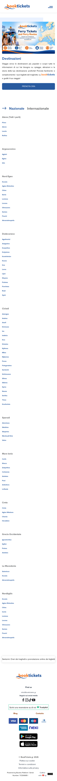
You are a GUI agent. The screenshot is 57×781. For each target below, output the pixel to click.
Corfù (4, 459)
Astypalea (6, 243)
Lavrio (4, 131)
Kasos (4, 260)
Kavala (4, 182)
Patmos (5, 282)
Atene (4, 127)
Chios (4, 190)
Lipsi (4, 273)
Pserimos (5, 286)
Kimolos (5, 344)
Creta (4, 508)
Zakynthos (6, 467)
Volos (4, 440)
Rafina (4, 135)
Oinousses (6, 207)
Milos (4, 352)
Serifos (4, 395)
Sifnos (4, 378)
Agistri (4, 154)
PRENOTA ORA (28, 86)
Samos (4, 212)
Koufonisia (6, 404)
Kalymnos (6, 252)
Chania (4, 516)
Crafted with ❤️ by (42, 774)
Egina (4, 158)
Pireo (4, 122)
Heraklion (5, 521)
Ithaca (4, 463)
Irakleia (5, 335)
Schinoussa (6, 374)
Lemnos (5, 199)
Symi (4, 295)
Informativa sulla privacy (28, 768)
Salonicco (5, 571)
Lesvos (4, 203)
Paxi (3, 480)
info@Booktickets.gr (28, 692)
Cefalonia (5, 472)
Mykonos (5, 357)
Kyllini (4, 544)
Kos (3, 265)
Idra (3, 163)
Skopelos (5, 431)
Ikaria (4, 194)
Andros (4, 318)
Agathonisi (6, 239)
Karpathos (6, 248)
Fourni (4, 216)
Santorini (5, 370)
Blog (15, 713)
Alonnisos (6, 423)
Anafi (4, 322)
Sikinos (4, 382)
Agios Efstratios (8, 186)
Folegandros (7, 365)
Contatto (40, 713)
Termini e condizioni (27, 764)
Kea (3, 340)
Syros (4, 387)
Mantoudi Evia (7, 436)
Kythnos (5, 348)
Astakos (5, 476)
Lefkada (5, 489)
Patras (4, 548)
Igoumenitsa (6, 539)
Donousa (5, 327)
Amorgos (5, 314)
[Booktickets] (17, 8)
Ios (3, 331)
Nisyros (5, 278)
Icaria (4, 612)
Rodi (4, 291)
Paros (4, 361)
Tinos (4, 400)
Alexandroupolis (8, 220)
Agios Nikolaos (7, 512)
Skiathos (5, 427)
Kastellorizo (6, 256)
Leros (4, 269)
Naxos (4, 391)
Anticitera (5, 485)
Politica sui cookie (27, 760)
